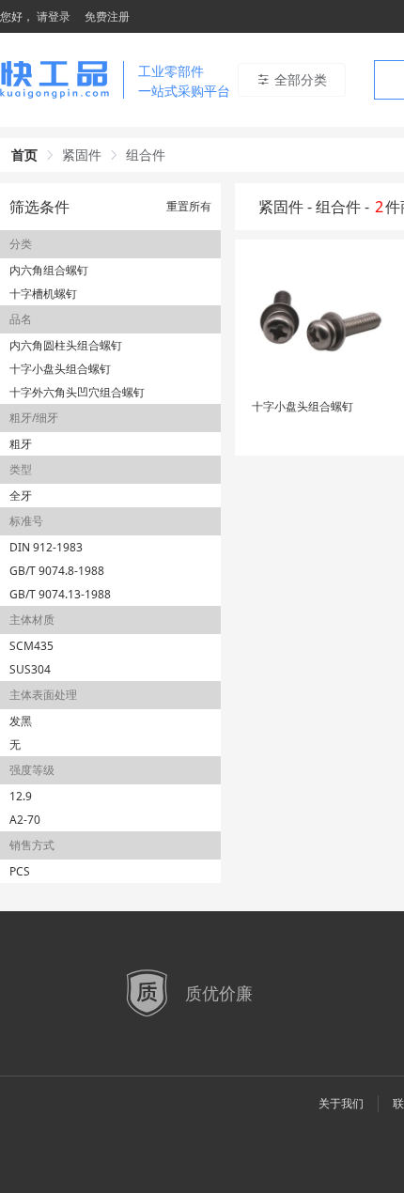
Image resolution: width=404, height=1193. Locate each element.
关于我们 (341, 1103)
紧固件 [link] (81, 154)
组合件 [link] (145, 154)
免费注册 (107, 16)
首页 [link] (24, 154)
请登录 (53, 16)
